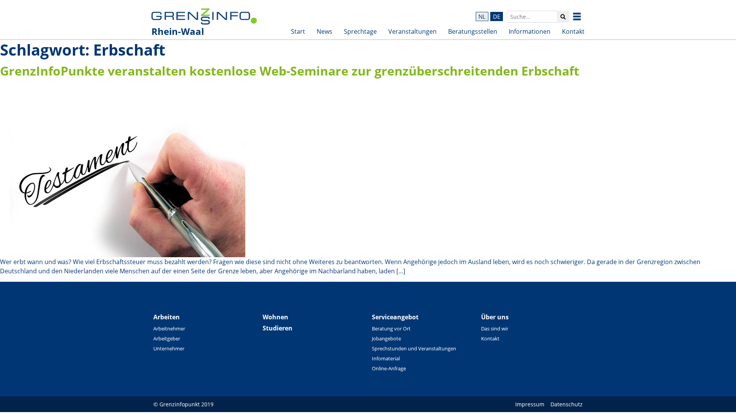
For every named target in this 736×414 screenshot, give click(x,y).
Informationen (529, 31)
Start (298, 31)
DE (496, 16)
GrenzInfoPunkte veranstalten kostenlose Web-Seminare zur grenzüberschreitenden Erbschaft (289, 70)
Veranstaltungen (412, 31)
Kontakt (573, 31)
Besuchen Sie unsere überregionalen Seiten (582, 16)
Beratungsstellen (472, 31)
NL (482, 16)
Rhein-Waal (177, 31)
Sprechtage (360, 31)
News (324, 31)
